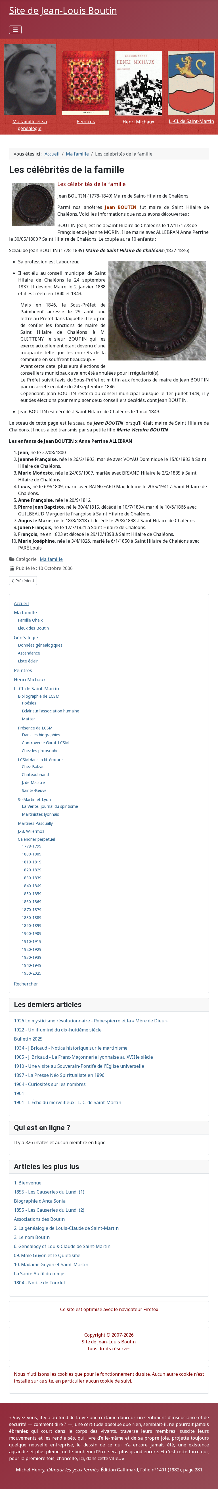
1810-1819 (31, 862)
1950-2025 (31, 973)
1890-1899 (31, 925)
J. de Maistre (33, 782)
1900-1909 (31, 933)
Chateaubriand (35, 774)
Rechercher (26, 984)
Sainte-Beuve (34, 790)
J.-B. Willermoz (31, 831)
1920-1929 (31, 949)
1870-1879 (31, 909)
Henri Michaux (138, 122)
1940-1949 (31, 965)
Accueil (21, 603)
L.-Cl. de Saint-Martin (191, 121)
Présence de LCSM (35, 728)
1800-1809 (31, 854)
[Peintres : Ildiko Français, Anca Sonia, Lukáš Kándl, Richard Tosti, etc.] (85, 83)
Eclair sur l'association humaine (50, 711)
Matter (28, 719)
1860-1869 (31, 901)
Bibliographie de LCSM (38, 696)
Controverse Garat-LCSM (45, 742)
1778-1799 (31, 846)
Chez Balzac (33, 766)
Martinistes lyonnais (40, 814)
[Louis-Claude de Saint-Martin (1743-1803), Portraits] (191, 83)
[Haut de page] (208, 1478)
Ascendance (29, 653)
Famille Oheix (30, 620)
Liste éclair (28, 661)
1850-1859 (31, 893)
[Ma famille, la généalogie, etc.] (29, 79)
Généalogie (26, 637)
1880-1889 (31, 917)
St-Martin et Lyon (34, 799)
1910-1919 (31, 941)
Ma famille (25, 612)
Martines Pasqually (35, 823)
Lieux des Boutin (33, 628)
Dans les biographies (41, 734)
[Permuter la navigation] (15, 30)
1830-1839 (31, 877)
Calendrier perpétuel (36, 839)
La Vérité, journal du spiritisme (50, 806)
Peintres (86, 121)
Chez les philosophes (41, 750)
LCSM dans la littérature (40, 759)
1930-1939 (31, 957)
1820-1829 (31, 870)
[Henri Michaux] (138, 83)
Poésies (29, 703)
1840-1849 (31, 885)
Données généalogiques (40, 645)
